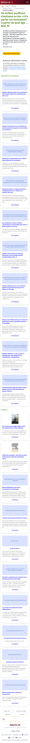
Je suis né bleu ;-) (15, 548)
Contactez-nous (17, 734)
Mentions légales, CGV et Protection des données (15, 740)
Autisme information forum (17, 67)
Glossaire (22, 714)
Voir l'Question (15, 108)
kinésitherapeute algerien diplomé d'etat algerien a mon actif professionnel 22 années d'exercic (14, 389)
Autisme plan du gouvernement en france (15, 518)
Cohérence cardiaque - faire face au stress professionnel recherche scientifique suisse (14, 456)
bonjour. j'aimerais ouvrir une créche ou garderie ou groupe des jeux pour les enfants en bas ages (14, 287)
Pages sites (7, 711)
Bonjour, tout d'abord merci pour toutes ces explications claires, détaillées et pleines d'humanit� (15, 321)
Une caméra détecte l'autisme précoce (15, 638)
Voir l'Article (15, 437)
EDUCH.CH (7, 2)
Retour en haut (16, 731)
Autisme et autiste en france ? (15, 662)
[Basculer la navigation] (27, 2)
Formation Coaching (21, 711)
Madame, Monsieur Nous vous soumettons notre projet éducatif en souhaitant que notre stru (14, 94)
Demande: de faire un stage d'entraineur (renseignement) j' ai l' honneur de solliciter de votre (14, 190)
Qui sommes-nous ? (6, 734)
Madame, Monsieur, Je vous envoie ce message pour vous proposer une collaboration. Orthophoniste (13, 355)
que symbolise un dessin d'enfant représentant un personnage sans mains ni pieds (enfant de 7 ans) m (15, 224)
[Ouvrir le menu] (3, 719)
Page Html (8, 714)
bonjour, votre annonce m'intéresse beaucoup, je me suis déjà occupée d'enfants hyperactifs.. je (12, 255)
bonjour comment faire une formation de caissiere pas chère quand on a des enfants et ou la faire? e (15, 127)
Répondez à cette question (11, 53)
